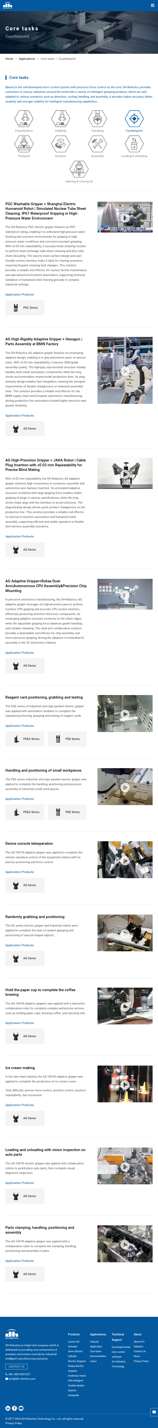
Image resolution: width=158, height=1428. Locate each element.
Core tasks (96, 1351)
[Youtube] (21, 1408)
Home (9, 59)
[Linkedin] (7, 1408)
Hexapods (73, 1395)
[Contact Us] (154, 1412)
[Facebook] (14, 1408)
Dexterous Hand (77, 1375)
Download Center (121, 1347)
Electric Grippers (77, 1361)
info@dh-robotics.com (22, 1378)
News (137, 1356)
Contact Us (16, 1366)
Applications (27, 59)
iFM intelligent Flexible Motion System (76, 1385)
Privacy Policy (141, 1361)
